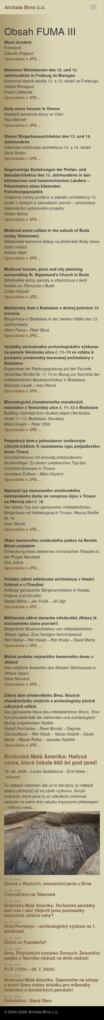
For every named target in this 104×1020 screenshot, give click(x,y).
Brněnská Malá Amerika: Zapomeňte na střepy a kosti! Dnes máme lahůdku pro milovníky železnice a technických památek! (51, 985)
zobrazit (12, 777)
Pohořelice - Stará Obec (28, 1001)
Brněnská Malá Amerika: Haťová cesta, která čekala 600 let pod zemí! (50, 759)
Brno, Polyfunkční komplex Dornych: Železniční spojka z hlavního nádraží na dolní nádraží (52, 955)
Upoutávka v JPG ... (22, 58)
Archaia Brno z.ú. (24, 7)
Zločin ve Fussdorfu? (25, 942)
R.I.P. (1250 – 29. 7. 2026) (29, 969)
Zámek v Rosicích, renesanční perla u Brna (47, 884)
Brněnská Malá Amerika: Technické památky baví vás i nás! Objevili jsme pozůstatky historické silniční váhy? (49, 910)
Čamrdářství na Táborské (29, 894)
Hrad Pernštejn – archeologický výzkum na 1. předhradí (50, 928)
